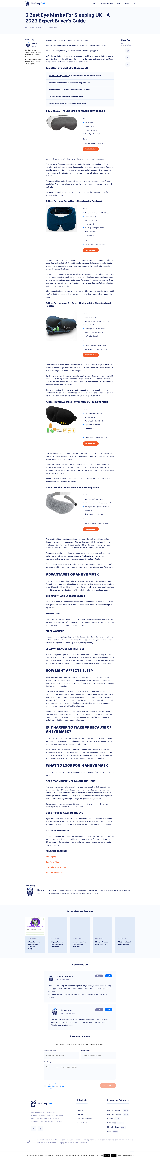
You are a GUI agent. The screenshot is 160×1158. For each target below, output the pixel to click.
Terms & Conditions (84, 1119)
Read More (130, 1155)
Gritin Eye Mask (55, 96)
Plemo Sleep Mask (56, 103)
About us (79, 1110)
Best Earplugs (51, 857)
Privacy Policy (81, 1123)
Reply (108, 976)
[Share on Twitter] (127, 57)
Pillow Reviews (116, 1127)
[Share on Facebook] (127, 64)
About (94, 3)
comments (53, 27)
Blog (118, 3)
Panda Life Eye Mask (59, 75)
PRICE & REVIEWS (90, 149)
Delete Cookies (122, 1155)
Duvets (113, 1119)
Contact (126, 3)
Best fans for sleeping (54, 872)
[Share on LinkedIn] (127, 50)
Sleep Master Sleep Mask (59, 83)
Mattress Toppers (117, 1114)
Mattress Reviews (106, 3)
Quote (99, 976)
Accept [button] (107, 1155)
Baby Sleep (115, 1123)
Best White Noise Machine (56, 867)
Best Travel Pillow (53, 862)
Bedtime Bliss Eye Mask (59, 89)
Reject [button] (113, 1155)
